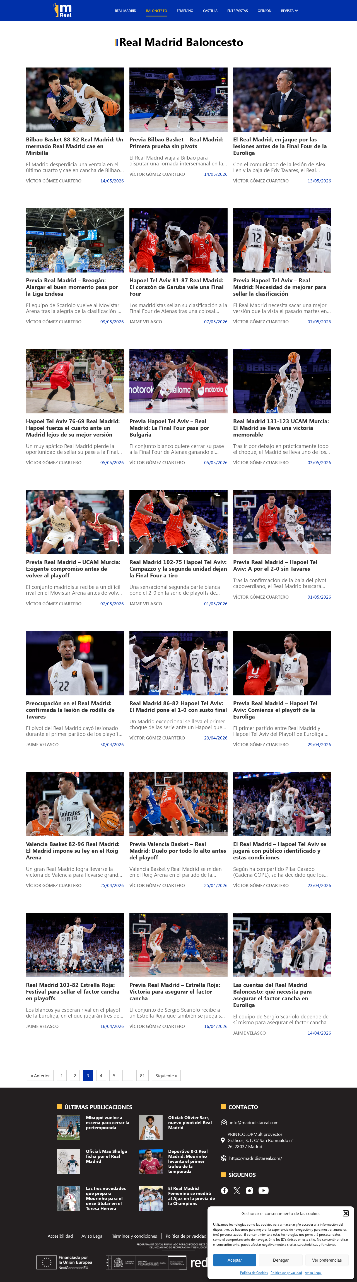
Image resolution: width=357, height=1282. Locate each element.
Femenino (185, 10)
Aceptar (235, 1260)
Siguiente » (166, 1075)
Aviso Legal (313, 1272)
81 (142, 1075)
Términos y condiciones (134, 1236)
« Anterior (40, 1075)
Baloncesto (156, 10)
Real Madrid (125, 10)
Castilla (210, 10)
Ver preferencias (327, 1260)
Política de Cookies (254, 1272)
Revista (287, 10)
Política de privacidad (286, 1272)
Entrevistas (237, 10)
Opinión (264, 10)
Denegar (281, 1260)
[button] (346, 1213)
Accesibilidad (60, 1236)
